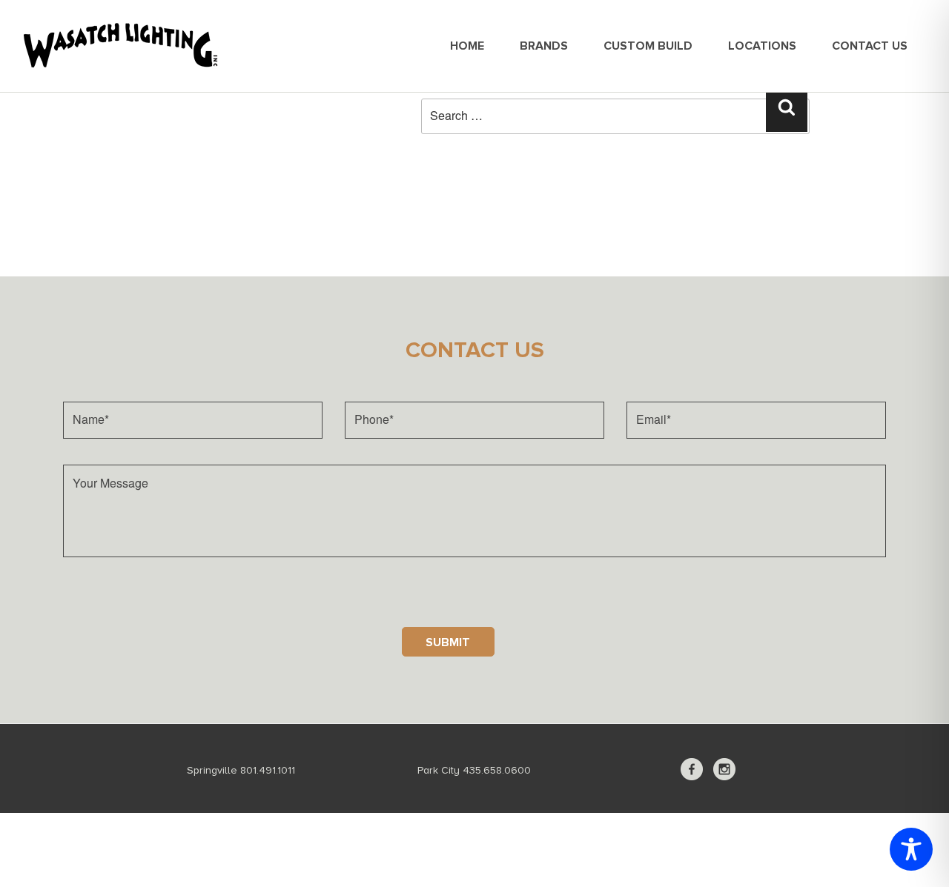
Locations (762, 46)
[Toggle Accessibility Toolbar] (911, 849)
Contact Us (869, 46)
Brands (544, 46)
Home (467, 46)
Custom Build (648, 46)
